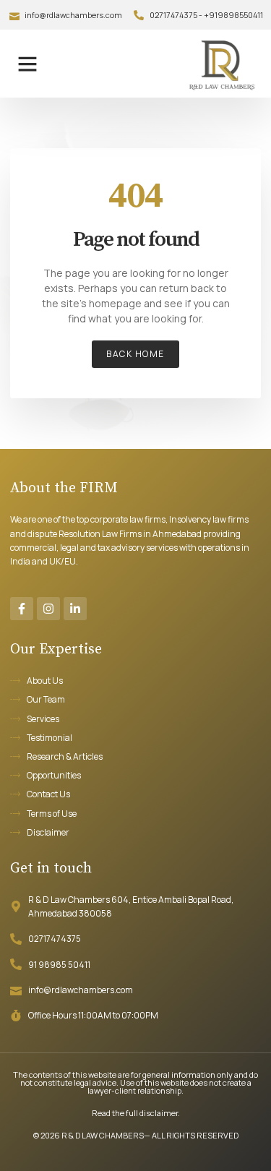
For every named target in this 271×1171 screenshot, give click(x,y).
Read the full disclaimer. (136, 1112)
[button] (27, 63)
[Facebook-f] (21, 608)
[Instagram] (48, 608)
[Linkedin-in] (75, 608)
